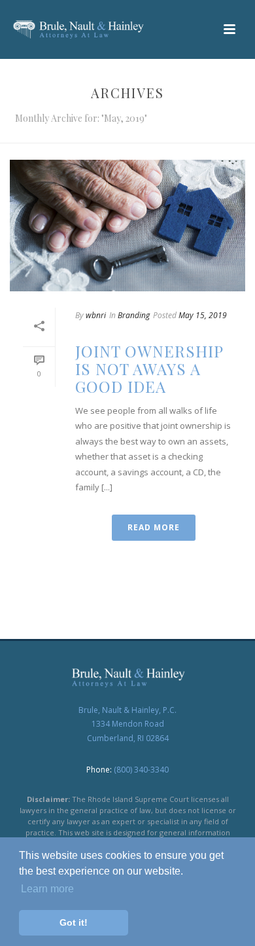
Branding (134, 315)
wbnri (96, 315)
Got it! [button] (74, 922)
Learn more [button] (47, 888)
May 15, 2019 (202, 315)
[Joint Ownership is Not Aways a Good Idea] (127, 225)
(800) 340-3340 (141, 769)
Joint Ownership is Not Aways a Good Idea (149, 368)
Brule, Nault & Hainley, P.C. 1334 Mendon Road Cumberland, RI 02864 (127, 724)
